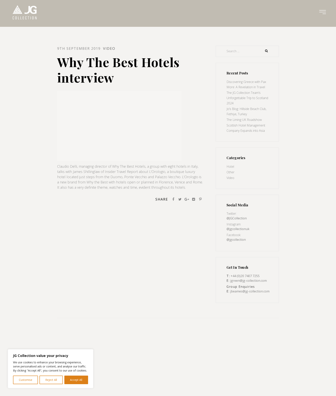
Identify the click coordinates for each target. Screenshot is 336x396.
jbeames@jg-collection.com (250, 291)
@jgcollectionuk (238, 229)
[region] (50, 368)
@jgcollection (236, 239)
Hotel (230, 166)
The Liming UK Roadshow (244, 120)
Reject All (51, 380)
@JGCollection (237, 218)
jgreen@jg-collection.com (248, 280)
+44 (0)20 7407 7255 (245, 276)
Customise (25, 380)
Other (230, 172)
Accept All (76, 380)
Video (230, 178)
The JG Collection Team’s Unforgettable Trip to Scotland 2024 (247, 98)
